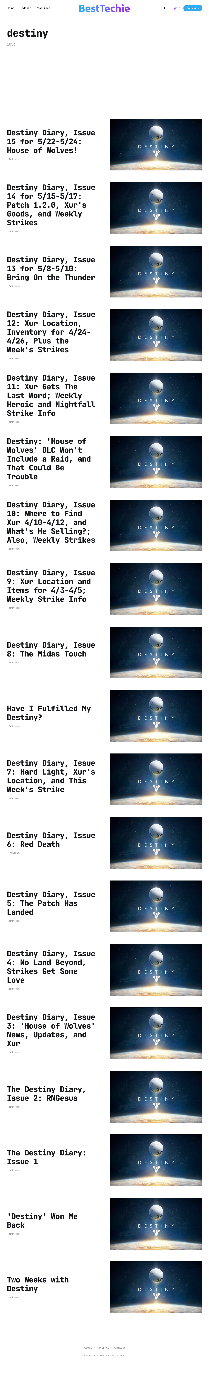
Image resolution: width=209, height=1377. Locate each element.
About (88, 1347)
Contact (119, 1347)
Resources (43, 8)
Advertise (103, 1347)
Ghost (122, 1355)
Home (10, 8)
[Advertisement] (104, 83)
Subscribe (192, 8)
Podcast (25, 8)
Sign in (176, 8)
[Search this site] (165, 8)
